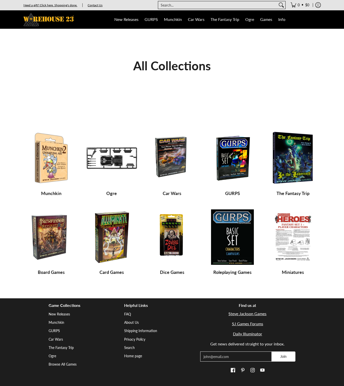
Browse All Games (63, 364)
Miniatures (293, 272)
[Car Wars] (172, 158)
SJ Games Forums (247, 323)
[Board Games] (51, 237)
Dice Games (172, 272)
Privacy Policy (134, 339)
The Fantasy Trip (293, 193)
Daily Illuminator (247, 333)
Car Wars (172, 193)
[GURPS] (232, 158)
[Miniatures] (293, 237)
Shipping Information (140, 331)
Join (283, 356)
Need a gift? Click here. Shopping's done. (50, 5)
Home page (133, 356)
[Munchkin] (51, 158)
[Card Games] (111, 237)
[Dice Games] (172, 237)
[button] (232, 370)
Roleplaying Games (232, 272)
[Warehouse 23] (48, 19)
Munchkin (51, 193)
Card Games (111, 272)
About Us (131, 322)
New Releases (59, 314)
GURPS (232, 193)
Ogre (111, 193)
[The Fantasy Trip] (293, 158)
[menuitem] (300, 5)
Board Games (51, 272)
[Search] (281, 5)
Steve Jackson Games (247, 313)
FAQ (127, 314)
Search (129, 347)
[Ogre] (111, 158)
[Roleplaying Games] (232, 237)
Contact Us (95, 5)
